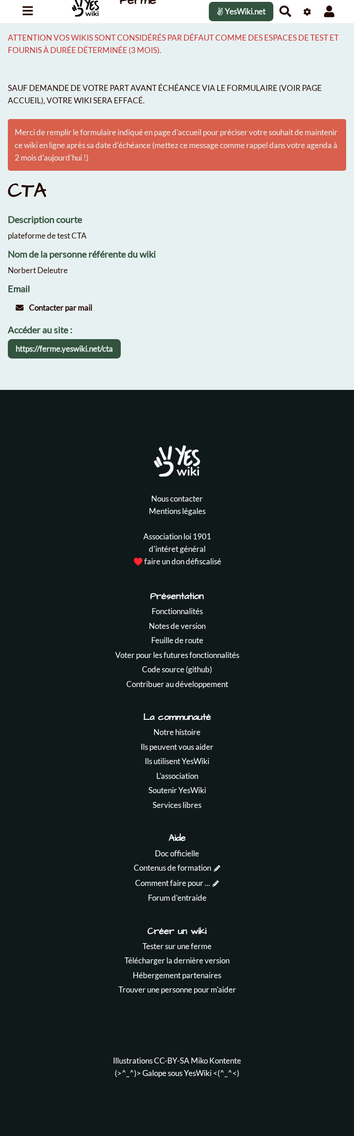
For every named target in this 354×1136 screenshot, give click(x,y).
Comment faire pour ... (172, 883)
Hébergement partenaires (177, 975)
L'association (177, 776)
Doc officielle (177, 853)
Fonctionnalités (177, 611)
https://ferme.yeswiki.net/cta (64, 348)
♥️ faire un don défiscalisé (177, 561)
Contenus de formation (172, 868)
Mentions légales (177, 511)
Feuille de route (177, 640)
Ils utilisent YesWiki (177, 761)
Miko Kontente (216, 1060)
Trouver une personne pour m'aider (177, 989)
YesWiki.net (245, 11)
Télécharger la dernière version (177, 960)
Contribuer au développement (177, 684)
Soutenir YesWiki (177, 790)
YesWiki (198, 1073)
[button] (329, 11)
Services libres (177, 805)
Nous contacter (177, 498)
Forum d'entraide (177, 898)
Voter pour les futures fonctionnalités (177, 655)
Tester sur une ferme (177, 946)
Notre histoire (177, 732)
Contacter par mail (60, 307)
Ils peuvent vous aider (177, 747)
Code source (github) (177, 669)
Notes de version (177, 626)
